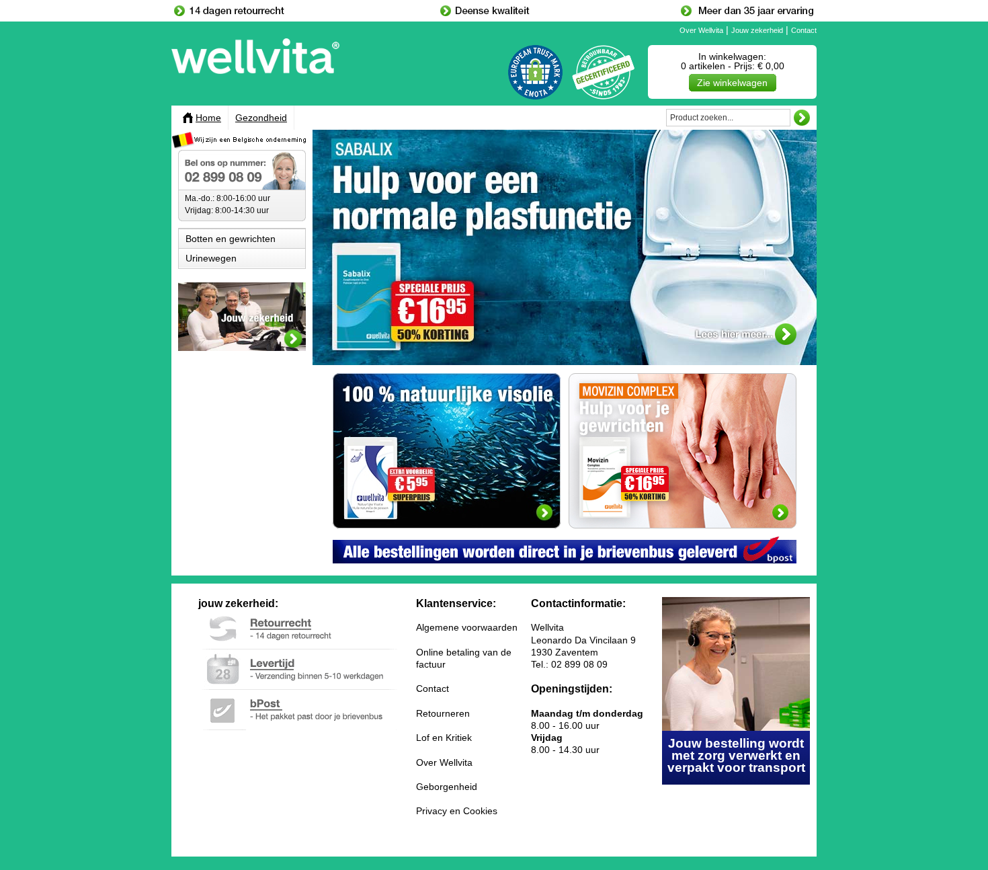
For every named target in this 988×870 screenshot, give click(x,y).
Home (208, 117)
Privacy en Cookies (456, 810)
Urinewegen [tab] (211, 258)
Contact (804, 30)
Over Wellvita (701, 30)
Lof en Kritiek (444, 737)
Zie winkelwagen (732, 82)
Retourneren (443, 713)
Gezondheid (261, 117)
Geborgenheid (446, 786)
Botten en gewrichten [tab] (231, 238)
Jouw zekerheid (757, 30)
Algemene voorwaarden (467, 627)
